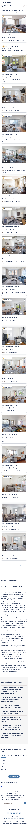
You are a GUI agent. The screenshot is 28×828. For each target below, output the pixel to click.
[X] (17, 813)
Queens (3, 766)
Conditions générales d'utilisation (20, 823)
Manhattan (3, 763)
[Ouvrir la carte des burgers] (25, 2)
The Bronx (3, 769)
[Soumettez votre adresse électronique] (25, 803)
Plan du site (21, 825)
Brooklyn (3, 760)
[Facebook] (8, 813)
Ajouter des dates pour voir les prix (10, 34)
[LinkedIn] (11, 813)
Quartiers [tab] (3, 755)
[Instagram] (14, 813)
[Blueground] (14, 809)
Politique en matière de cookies (11, 825)
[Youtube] (20, 813)
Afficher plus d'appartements (14, 565)
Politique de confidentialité (6, 823)
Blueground (4, 580)
